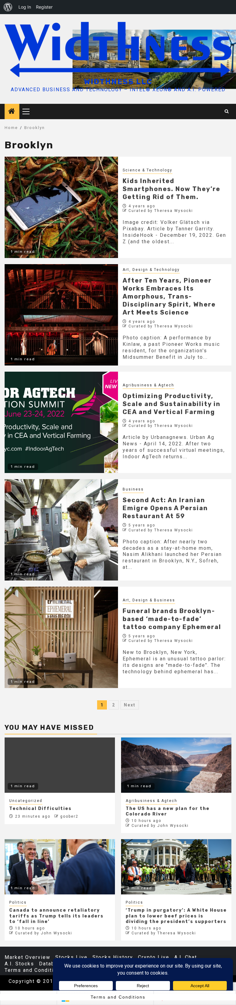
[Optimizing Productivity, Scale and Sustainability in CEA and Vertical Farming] (61, 422)
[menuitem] (8, 7)
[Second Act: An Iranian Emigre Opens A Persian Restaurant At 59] (61, 530)
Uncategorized (25, 801)
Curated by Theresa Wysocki (160, 211)
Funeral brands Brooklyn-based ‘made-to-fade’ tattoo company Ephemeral (172, 619)
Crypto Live (153, 957)
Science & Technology (147, 170)
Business (133, 489)
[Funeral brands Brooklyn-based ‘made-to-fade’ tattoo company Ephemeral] (61, 637)
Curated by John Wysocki (160, 825)
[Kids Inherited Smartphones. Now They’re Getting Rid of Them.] (61, 207)
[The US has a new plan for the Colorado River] (176, 765)
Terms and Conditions (34, 970)
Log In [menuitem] (24, 7)
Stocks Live (71, 957)
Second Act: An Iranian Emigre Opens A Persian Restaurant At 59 (165, 508)
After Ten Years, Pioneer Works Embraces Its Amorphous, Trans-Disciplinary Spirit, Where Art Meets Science (169, 296)
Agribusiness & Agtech (148, 385)
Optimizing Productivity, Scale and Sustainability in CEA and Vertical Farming (172, 404)
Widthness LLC (118, 81)
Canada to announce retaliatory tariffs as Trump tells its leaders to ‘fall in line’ (56, 916)
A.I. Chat (185, 957)
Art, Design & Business (149, 600)
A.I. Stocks (19, 964)
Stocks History (112, 957)
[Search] (227, 111)
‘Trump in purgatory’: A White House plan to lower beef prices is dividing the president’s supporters (176, 916)
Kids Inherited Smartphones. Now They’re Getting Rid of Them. (171, 189)
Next (130, 704)
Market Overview (27, 957)
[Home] (12, 112)
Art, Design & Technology (151, 270)
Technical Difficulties (40, 808)
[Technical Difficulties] (60, 765)
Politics (18, 902)
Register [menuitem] (44, 7)
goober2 (69, 816)
